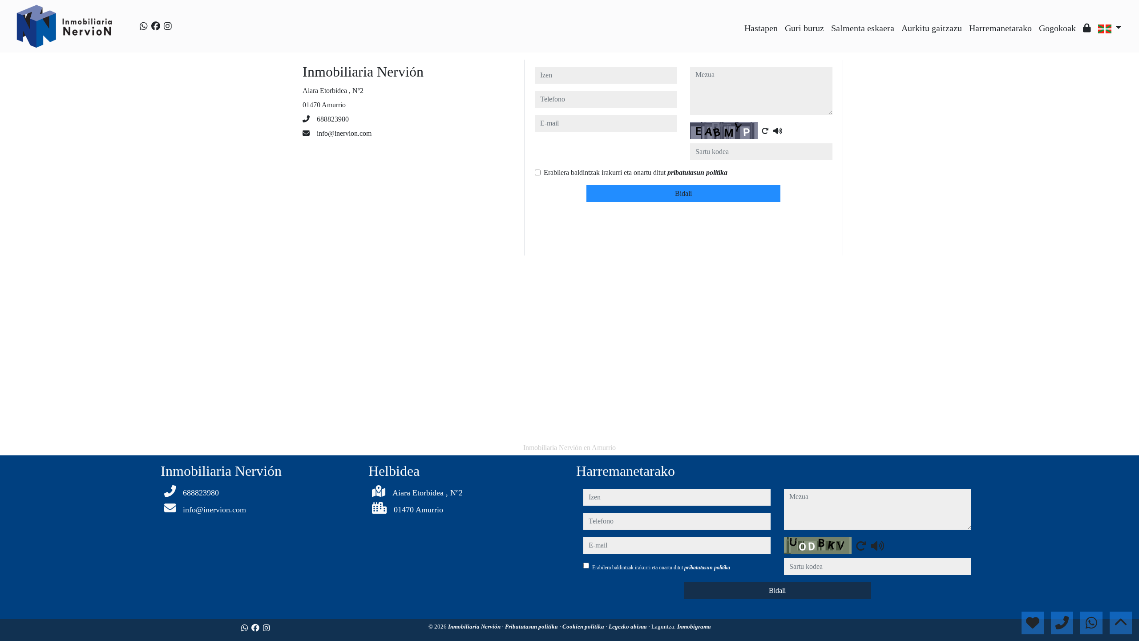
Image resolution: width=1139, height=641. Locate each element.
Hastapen (761, 28)
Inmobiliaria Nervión (475, 626)
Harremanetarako (1000, 28)
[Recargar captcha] (765, 131)
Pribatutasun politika (532, 626)
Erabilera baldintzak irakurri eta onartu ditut (635, 172)
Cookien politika (584, 626)
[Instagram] (168, 26)
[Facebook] (155, 26)
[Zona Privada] (1087, 28)
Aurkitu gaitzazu (931, 28)
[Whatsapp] (144, 26)
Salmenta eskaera (862, 28)
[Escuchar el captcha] (778, 131)
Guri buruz (804, 28)
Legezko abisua (628, 626)
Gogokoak (1057, 28)
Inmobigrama (694, 626)
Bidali (683, 193)
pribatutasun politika (697, 172)
